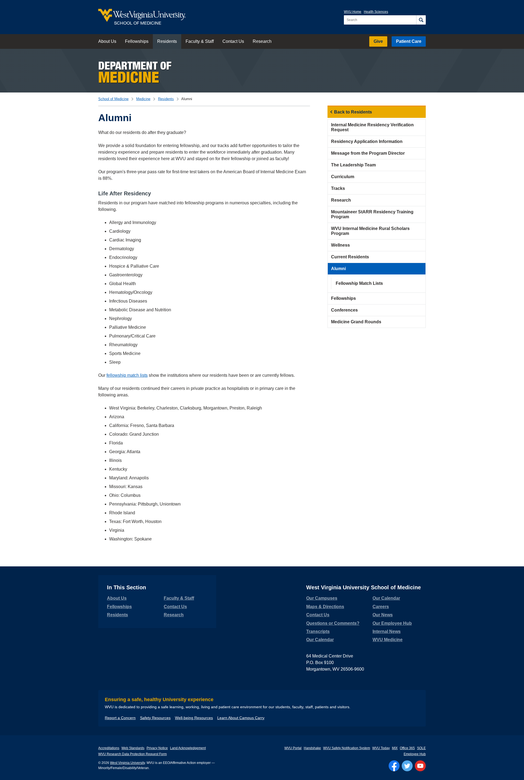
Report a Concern (120, 718)
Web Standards (132, 748)
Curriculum (342, 176)
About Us (107, 41)
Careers (381, 606)
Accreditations (108, 748)
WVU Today (381, 748)
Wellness (340, 245)
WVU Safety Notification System (346, 748)
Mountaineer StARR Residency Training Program (372, 214)
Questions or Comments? (332, 623)
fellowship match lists (127, 375)
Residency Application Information (367, 141)
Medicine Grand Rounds (356, 321)
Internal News (387, 631)
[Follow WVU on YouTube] (420, 765)
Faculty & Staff (200, 41)
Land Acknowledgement (188, 748)
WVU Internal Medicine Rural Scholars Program (370, 231)
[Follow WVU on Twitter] (407, 765)
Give (378, 41)
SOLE (421, 748)
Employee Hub (415, 754)
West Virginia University (127, 763)
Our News (383, 614)
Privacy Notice (157, 748)
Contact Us (233, 41)
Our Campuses (321, 598)
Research (262, 41)
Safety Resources (155, 718)
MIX (395, 748)
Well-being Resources (194, 718)
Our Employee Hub (392, 623)
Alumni (338, 268)
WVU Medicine (388, 639)
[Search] (421, 20)
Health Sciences (376, 11)
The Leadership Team (353, 165)
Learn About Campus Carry (240, 718)
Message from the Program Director (368, 153)
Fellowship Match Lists (359, 283)
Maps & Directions (325, 606)
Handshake (312, 748)
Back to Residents (353, 112)
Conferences (344, 310)
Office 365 (407, 748)
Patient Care (408, 41)
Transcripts (318, 631)
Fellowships (136, 41)
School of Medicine (113, 99)
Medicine (143, 99)
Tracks (338, 188)
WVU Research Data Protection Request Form (132, 754)
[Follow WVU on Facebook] (394, 765)
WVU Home (352, 11)
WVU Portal (293, 748)
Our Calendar (320, 639)
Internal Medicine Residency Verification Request (372, 127)
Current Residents (350, 257)
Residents (167, 41)
